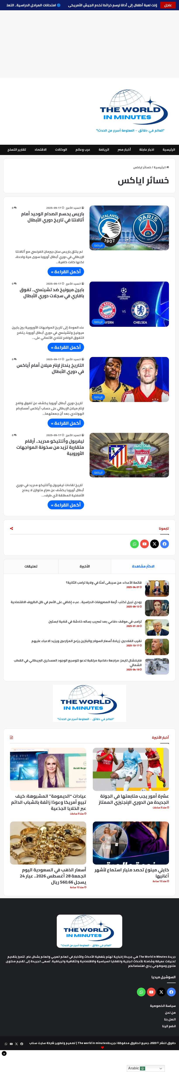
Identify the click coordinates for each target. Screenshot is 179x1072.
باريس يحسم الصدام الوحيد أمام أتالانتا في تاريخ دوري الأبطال (52, 217)
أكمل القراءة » (66, 272)
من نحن (170, 1012)
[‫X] (154, 543)
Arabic (134, 1068)
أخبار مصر (124, 149)
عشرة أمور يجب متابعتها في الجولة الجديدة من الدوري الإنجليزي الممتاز (134, 799)
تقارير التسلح (16, 149)
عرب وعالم (83, 149)
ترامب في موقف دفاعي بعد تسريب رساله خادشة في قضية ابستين (95, 621)
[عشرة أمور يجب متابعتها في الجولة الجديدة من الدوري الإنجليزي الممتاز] (131, 769)
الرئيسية (169, 149)
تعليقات (30, 566)
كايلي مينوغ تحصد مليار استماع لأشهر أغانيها (132, 873)
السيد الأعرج (73, 207)
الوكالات (61, 149)
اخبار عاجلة (146, 149)
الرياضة (104, 149)
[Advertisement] (89, 44)
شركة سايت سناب (41, 1043)
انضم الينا (169, 1026)
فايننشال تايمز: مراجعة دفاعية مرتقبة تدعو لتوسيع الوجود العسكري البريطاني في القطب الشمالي (78, 663)
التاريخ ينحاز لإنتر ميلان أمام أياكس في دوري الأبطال (50, 368)
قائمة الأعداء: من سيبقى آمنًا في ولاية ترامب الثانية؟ (104, 582)
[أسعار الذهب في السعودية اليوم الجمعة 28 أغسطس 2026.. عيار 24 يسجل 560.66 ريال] (48, 843)
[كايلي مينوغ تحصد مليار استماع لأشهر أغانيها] (131, 843)
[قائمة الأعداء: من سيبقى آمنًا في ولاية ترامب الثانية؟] (157, 588)
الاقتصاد (40, 149)
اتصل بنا (170, 1019)
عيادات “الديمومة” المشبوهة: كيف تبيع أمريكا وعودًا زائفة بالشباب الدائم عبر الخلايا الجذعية (48, 802)
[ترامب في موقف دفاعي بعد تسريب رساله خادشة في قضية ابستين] (157, 627)
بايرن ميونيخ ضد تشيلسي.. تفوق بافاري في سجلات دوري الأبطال (52, 292)
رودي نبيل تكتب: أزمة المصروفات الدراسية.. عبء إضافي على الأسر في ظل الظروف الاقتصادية (76, 602)
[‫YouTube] (144, 543)
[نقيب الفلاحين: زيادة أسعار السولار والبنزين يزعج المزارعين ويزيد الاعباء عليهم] (157, 647)
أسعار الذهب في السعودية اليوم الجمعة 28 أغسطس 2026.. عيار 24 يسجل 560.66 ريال (53, 876)
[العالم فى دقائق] (135, 111)
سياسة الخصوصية (163, 1006)
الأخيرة (85, 566)
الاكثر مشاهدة (143, 566)
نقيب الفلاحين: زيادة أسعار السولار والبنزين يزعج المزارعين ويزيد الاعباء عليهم (86, 641)
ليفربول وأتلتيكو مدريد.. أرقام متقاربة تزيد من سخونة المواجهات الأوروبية (50, 447)
